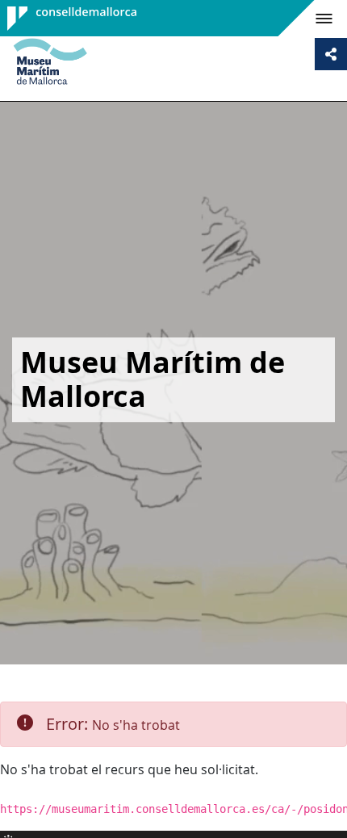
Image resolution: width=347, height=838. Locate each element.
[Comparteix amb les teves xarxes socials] (331, 54)
